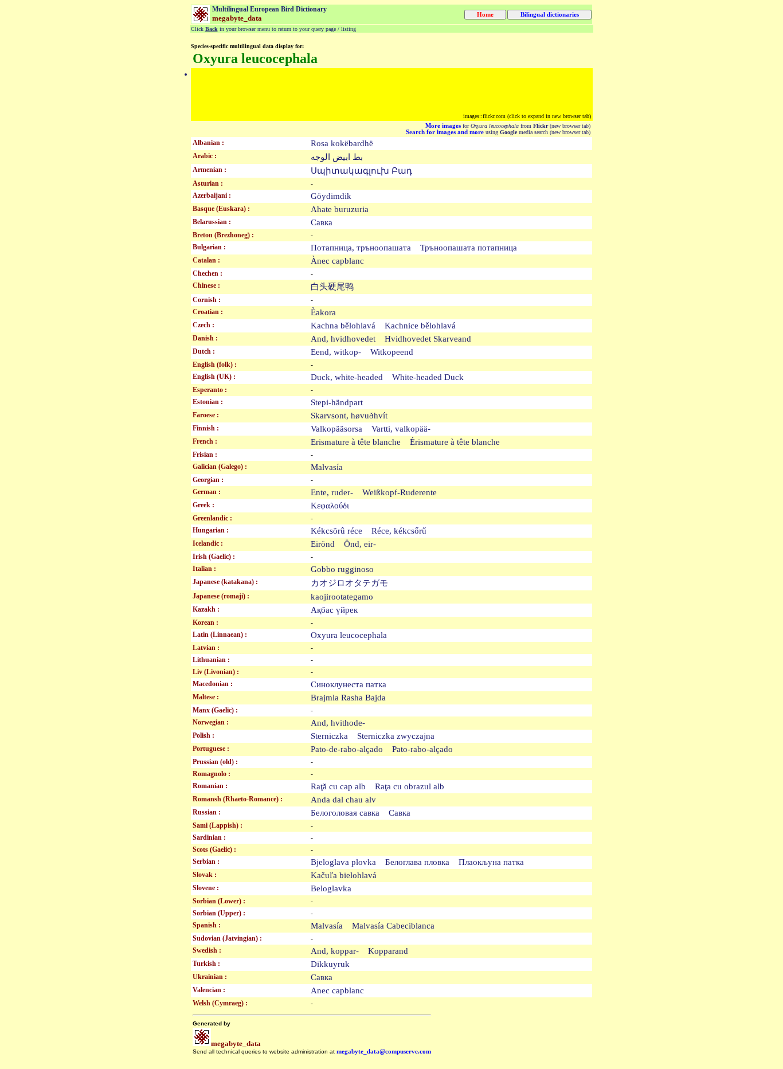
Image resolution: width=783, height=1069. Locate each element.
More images (443, 126)
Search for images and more (445, 132)
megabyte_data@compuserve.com (383, 1051)
